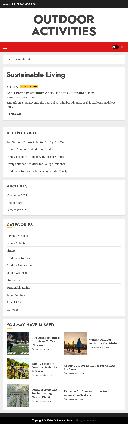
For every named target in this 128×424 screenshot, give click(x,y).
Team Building (16, 295)
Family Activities (17, 243)
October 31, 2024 (26, 97)
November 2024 (17, 195)
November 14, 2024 (100, 347)
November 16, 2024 (43, 349)
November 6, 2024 (74, 399)
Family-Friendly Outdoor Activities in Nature (35, 157)
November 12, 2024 (43, 375)
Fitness (11, 250)
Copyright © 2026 (43, 420)
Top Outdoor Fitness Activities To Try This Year (36, 142)
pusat (11, 97)
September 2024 (17, 210)
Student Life (14, 280)
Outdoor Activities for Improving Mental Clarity (37, 171)
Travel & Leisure (17, 302)
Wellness (12, 310)
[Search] (122, 47)
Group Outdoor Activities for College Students (36, 164)
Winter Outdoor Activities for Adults (30, 149)
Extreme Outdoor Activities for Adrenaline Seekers (86, 393)
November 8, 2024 (42, 401)
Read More (15, 114)
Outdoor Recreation (19, 265)
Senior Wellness (17, 273)
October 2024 (15, 203)
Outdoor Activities (64, 25)
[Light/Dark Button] (115, 47)
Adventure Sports (18, 236)
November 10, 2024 (75, 373)
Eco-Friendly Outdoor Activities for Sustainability (50, 93)
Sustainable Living (29, 86)
